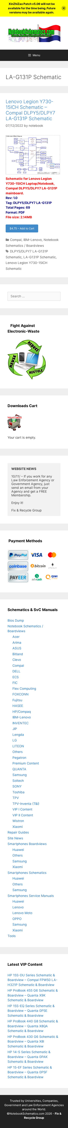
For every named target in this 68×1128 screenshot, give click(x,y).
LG (14, 740)
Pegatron (19, 758)
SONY (17, 786)
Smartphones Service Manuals (31, 896)
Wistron (18, 821)
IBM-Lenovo (32, 240)
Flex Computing (24, 688)
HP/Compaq (21, 712)
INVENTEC (20, 723)
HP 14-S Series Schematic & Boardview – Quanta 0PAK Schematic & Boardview (29, 1056)
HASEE (17, 706)
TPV (15, 798)
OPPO (17, 919)
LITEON (18, 746)
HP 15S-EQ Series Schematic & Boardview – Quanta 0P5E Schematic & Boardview (31, 1010)
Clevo (16, 660)
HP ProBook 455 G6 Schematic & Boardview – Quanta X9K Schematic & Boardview (33, 995)
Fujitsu (17, 700)
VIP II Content (22, 815)
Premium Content (25, 763)
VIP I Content (22, 809)
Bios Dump (16, 620)
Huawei (18, 850)
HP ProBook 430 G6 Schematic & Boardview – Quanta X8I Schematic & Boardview (33, 1041)
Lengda (18, 735)
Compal (16, 240)
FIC (14, 683)
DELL (16, 671)
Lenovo (18, 907)
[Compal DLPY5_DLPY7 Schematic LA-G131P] (34, 174)
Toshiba (18, 792)
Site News (15, 838)
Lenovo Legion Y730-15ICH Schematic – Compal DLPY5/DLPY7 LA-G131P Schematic (30, 110)
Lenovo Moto (22, 913)
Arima (16, 642)
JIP (14, 729)
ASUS (16, 648)
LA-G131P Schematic (39, 257)
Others (17, 752)
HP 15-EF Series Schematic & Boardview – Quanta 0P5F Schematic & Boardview (30, 1072)
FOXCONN (20, 694)
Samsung (19, 775)
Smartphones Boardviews (27, 844)
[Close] (63, 8)
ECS (15, 677)
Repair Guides (18, 832)
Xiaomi (17, 827)
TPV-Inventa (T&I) (25, 804)
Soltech (18, 781)
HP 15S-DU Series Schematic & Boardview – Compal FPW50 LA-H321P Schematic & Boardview (32, 980)
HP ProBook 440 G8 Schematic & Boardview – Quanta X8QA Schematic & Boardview (33, 1026)
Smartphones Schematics (27, 873)
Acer (15, 637)
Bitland (17, 654)
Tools (12, 936)
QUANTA (19, 769)
